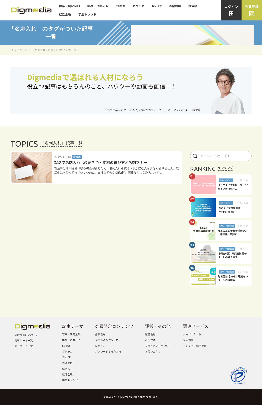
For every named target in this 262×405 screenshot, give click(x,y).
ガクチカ (139, 6)
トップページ (19, 49)
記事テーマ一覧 (24, 340)
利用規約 (150, 340)
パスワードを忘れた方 (108, 351)
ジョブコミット (192, 334)
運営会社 (150, 334)
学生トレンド (87, 14)
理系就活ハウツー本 (107, 340)
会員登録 (100, 334)
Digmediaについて (26, 334)
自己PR (157, 6)
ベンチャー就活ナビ (195, 345)
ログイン (100, 345)
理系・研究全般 (69, 6)
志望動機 (175, 6)
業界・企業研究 (97, 6)
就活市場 (188, 340)
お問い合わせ (153, 351)
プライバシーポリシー (158, 345)
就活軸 (192, 6)
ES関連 (120, 6)
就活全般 (65, 14)
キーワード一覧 (24, 346)
